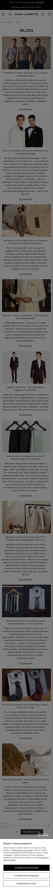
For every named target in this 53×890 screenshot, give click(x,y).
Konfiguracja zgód (26, 883)
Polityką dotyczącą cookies (22, 850)
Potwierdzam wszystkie (27, 868)
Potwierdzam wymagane (26, 875)
